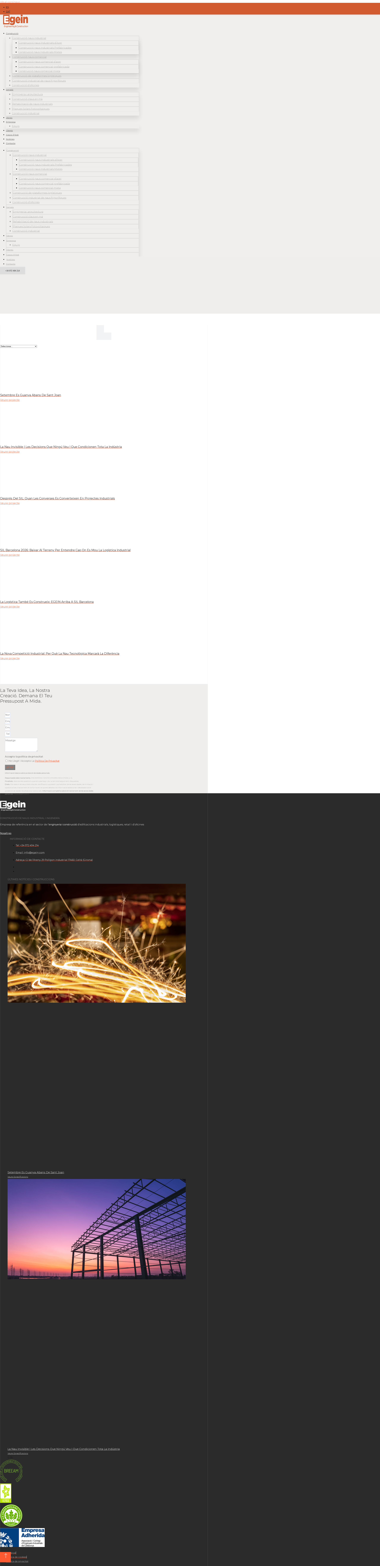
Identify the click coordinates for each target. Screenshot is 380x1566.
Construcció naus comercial (29, 57)
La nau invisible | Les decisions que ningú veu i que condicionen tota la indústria (64, 1449)
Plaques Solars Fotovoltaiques (30, 108)
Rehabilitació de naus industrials (32, 104)
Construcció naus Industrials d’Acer (40, 42)
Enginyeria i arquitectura (27, 94)
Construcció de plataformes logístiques (36, 75)
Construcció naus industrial (29, 38)
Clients (9, 130)
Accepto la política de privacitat (24, 756)
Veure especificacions (18, 1176)
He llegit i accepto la (34, 761)
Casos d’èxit (12, 134)
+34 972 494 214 (12, 271)
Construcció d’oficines (25, 85)
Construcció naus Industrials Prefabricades (45, 47)
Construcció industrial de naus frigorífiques (39, 80)
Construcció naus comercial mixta (39, 71)
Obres (9, 117)
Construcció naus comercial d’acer (40, 61)
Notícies (10, 139)
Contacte (10, 143)
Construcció (12, 33)
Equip (15, 126)
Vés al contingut (10, 2)
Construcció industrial (25, 113)
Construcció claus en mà (27, 99)
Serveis (9, 89)
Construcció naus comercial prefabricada (44, 66)
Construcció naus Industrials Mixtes (40, 52)
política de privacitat (47, 761)
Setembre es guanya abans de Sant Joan (36, 1172)
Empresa (10, 122)
